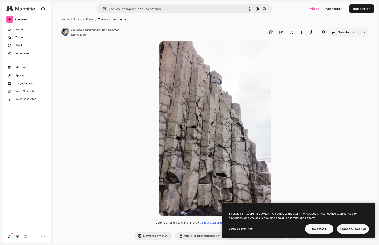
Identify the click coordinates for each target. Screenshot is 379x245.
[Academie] (17, 236)
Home (65, 19)
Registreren (361, 9)
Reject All (319, 229)
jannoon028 (78, 34)
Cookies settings (241, 229)
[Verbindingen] (9, 236)
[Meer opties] (301, 32)
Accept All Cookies (353, 229)
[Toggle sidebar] (42, 8)
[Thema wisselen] (25, 236)
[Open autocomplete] (103, 9)
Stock (77, 19)
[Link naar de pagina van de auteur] (65, 32)
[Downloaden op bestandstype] (364, 32)
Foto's (89, 19)
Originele (188, 50)
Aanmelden (334, 9)
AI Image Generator (212, 222)
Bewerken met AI (155, 236)
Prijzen (314, 9)
